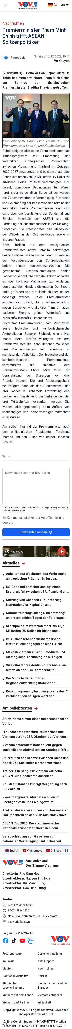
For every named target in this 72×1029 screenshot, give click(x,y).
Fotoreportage (12, 953)
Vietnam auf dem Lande (17, 995)
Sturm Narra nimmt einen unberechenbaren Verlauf (35, 721)
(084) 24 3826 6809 (20, 904)
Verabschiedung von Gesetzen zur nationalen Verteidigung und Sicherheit (31, 838)
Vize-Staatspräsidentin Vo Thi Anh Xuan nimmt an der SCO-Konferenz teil (36, 667)
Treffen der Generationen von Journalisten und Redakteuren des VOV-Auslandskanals (35, 812)
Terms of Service (10, 511)
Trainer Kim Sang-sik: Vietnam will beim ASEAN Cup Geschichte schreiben (32, 773)
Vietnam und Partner (15, 1002)
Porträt (42, 976)
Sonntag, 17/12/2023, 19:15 (52, 56)
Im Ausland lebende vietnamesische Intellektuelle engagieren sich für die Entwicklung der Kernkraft (34, 641)
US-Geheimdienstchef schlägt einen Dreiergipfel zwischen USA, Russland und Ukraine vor (37, 589)
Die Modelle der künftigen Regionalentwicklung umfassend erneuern (30, 681)
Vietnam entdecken (50, 995)
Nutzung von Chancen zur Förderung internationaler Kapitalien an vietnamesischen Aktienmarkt (34, 602)
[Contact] (4, 1024)
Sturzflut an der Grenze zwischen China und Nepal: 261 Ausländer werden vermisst (35, 760)
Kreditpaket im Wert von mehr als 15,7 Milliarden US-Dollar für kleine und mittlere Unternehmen (35, 628)
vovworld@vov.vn (19, 921)
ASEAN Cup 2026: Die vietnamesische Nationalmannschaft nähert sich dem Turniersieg (30, 826)
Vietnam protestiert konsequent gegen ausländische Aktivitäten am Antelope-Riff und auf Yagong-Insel (34, 747)
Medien (7, 968)
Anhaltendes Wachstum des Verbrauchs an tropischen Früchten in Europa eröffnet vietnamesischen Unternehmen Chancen (37, 576)
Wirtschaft (44, 1002)
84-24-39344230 (18, 910)
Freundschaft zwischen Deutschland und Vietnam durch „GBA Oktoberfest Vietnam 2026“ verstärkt (34, 734)
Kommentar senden (33, 532)
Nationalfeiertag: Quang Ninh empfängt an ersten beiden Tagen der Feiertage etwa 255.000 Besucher (35, 615)
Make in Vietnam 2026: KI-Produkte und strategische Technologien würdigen (35, 654)
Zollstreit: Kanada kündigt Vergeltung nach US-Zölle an (34, 786)
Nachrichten (13, 23)
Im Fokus (8, 961)
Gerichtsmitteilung (50, 953)
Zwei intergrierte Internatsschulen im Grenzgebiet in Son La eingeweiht (30, 799)
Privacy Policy (57, 508)
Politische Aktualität (15, 976)
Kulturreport (46, 961)
